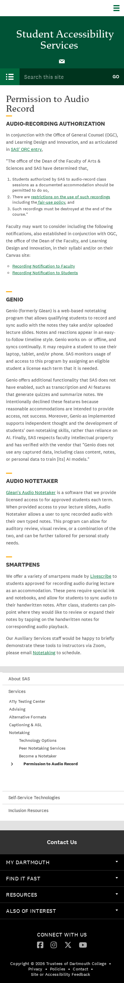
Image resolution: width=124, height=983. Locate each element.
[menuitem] (62, 60)
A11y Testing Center (27, 701)
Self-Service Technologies (34, 797)
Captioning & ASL (25, 724)
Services (17, 691)
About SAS (19, 679)
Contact (80, 969)
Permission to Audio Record (50, 763)
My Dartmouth (28, 862)
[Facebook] (40, 944)
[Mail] (62, 60)
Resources (21, 894)
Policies (57, 969)
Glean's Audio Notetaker (31, 492)
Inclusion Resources (28, 810)
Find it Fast (23, 878)
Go (116, 76)
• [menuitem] (110, 963)
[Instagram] (54, 944)
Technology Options (38, 740)
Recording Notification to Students (45, 272)
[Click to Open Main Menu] (10, 76)
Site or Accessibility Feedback (60, 974)
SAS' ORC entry (26, 149)
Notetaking (19, 732)
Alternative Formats (27, 717)
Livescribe (100, 576)
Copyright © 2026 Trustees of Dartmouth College (58, 963)
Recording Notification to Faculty (43, 266)
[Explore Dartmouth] (118, 8)
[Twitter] (68, 944)
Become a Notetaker (38, 756)
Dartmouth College (35, 8)
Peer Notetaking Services (42, 748)
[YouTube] (83, 944)
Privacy (35, 969)
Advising (17, 709)
